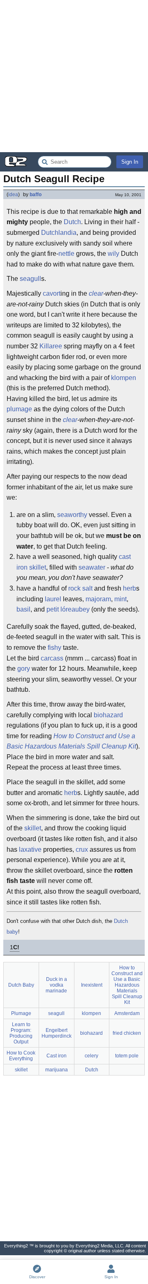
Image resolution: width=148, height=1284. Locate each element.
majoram (98, 599)
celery (91, 1056)
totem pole (127, 1056)
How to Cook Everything (21, 1056)
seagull (30, 278)
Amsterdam (127, 1013)
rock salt (80, 588)
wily (113, 253)
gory (23, 668)
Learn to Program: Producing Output (20, 1033)
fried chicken (127, 1033)
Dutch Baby (21, 985)
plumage (19, 409)
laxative (30, 849)
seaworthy (72, 514)
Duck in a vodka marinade (56, 985)
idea (13, 194)
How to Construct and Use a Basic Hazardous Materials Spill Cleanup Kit (71, 741)
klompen (123, 377)
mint (120, 599)
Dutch (72, 221)
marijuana (56, 1070)
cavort (51, 293)
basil (23, 609)
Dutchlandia (58, 232)
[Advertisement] (74, 76)
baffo (36, 194)
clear (96, 293)
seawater (92, 567)
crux (82, 849)
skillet (32, 828)
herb (129, 588)
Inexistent (91, 985)
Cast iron (56, 1056)
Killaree (50, 346)
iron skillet (31, 567)
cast (125, 556)
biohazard (108, 715)
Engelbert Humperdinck (57, 1033)
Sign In (129, 162)
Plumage (21, 1013)
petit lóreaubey (68, 609)
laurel (53, 599)
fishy (54, 647)
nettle (66, 253)
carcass (52, 658)
